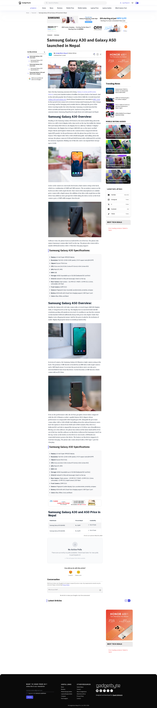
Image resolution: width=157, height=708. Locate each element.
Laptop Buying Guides (66, 694)
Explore (33, 8)
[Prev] (126, 600)
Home (44, 8)
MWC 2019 (96, 99)
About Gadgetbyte (82, 692)
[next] (129, 600)
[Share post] (100, 54)
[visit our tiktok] (111, 690)
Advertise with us (81, 694)
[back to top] (152, 703)
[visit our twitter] (108, 690)
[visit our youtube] (97, 690)
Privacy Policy (66, 585)
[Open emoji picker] (100, 590)
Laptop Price (95, 8)
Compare (63, 696)
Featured (34, 13)
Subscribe (29, 697)
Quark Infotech (117, 695)
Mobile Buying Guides (66, 692)
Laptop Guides (107, 8)
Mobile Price (70, 8)
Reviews (59, 8)
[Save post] (97, 54)
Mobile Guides (82, 8)
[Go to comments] (94, 54)
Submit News (80, 687)
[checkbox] (26, 693)
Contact (79, 698)
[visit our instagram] (101, 690)
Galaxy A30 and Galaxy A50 (57, 99)
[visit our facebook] (104, 690)
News (51, 8)
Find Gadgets (64, 698)
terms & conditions (41, 693)
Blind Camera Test (121, 8)
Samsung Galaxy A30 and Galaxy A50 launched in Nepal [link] (53, 13)
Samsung (56, 35)
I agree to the (37, 693)
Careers (79, 689)
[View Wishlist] (132, 3)
